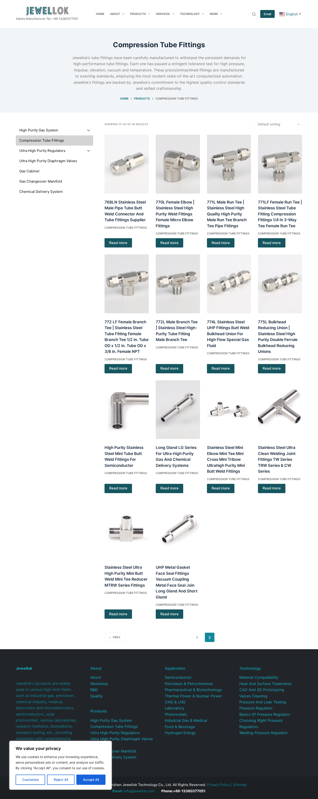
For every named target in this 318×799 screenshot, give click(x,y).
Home (100, 14)
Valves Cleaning (253, 696)
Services (163, 14)
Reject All (61, 780)
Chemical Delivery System (113, 757)
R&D (94, 689)
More (214, 14)
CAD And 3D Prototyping (261, 689)
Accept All (91, 780)
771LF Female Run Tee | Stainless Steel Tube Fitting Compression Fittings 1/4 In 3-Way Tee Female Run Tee (280, 214)
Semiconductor (178, 677)
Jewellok (24, 668)
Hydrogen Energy (180, 732)
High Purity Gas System (111, 720)
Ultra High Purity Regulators (115, 732)
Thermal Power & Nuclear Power (193, 696)
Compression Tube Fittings (126, 227)
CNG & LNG (175, 702)
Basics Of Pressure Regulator (264, 714)
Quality (96, 696)
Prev (116, 637)
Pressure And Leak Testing (262, 702)
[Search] (254, 14)
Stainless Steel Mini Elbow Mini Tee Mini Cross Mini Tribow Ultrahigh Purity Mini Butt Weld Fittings (226, 459)
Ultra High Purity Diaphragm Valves (121, 738)
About (115, 14)
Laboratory (174, 708)
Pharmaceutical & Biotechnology (193, 689)
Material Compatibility (258, 677)
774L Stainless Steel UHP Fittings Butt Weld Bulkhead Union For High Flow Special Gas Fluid (228, 334)
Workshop (99, 683)
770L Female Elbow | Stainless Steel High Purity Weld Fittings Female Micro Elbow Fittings (175, 214)
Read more (118, 243)
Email (267, 14)
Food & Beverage (180, 726)
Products (138, 14)
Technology (190, 14)
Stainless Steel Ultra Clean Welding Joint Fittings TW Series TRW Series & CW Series (276, 459)
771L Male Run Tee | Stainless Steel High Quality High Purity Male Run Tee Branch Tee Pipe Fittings (227, 214)
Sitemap (240, 784)
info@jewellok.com (133, 791)
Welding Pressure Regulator (263, 732)
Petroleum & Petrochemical (189, 683)
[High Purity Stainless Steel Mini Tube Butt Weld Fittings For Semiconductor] (127, 409)
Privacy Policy (218, 784)
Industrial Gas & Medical (186, 720)
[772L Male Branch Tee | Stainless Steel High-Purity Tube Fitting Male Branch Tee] (178, 283)
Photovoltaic (176, 714)
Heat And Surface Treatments (265, 683)
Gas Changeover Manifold (113, 751)
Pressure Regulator (256, 708)
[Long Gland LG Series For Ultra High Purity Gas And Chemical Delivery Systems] (178, 409)
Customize (30, 780)
